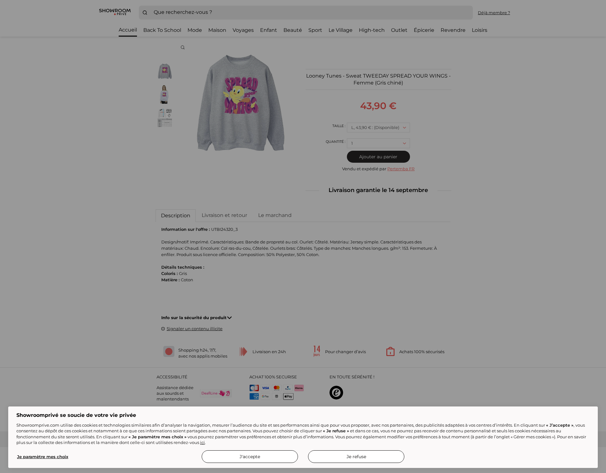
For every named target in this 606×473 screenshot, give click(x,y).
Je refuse (356, 456)
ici (202, 442)
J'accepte (250, 456)
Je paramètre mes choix (42, 456)
